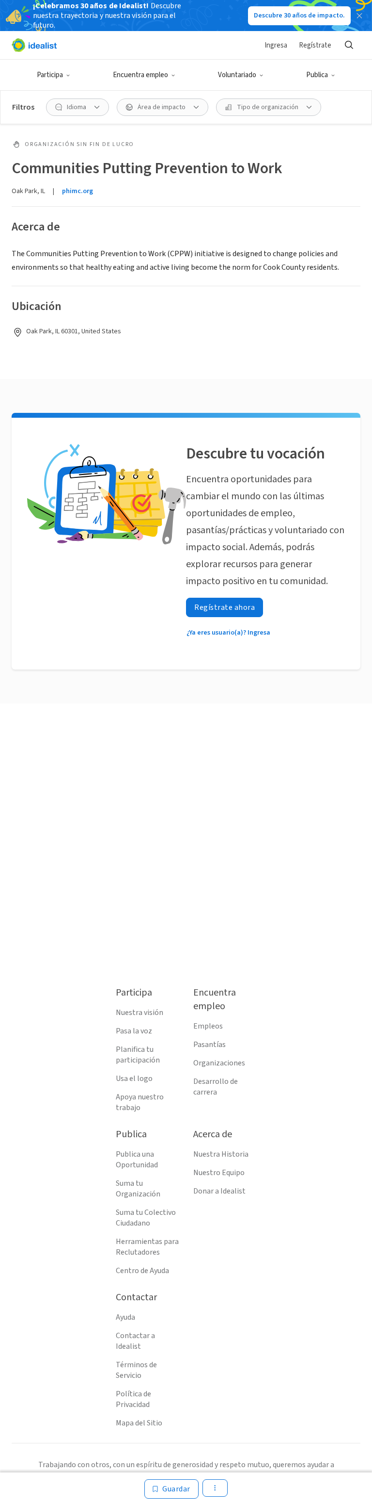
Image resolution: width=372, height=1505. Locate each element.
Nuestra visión (139, 1012)
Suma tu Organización (138, 1188)
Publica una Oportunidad (137, 1159)
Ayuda (125, 1317)
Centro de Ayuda (142, 1270)
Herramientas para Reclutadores (147, 1247)
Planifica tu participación (138, 1054)
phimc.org (77, 191)
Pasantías (209, 1044)
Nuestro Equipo (219, 1172)
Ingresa (275, 45)
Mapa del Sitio (139, 1423)
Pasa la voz (134, 1031)
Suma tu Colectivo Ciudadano (146, 1217)
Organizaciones (219, 1063)
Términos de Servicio (136, 1370)
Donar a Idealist (219, 1191)
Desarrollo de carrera (215, 1086)
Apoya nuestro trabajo (140, 1102)
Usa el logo (134, 1078)
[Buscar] (348, 45)
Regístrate (315, 45)
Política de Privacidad (133, 1399)
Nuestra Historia (220, 1154)
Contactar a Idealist (135, 1341)
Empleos (208, 1026)
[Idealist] (34, 45)
